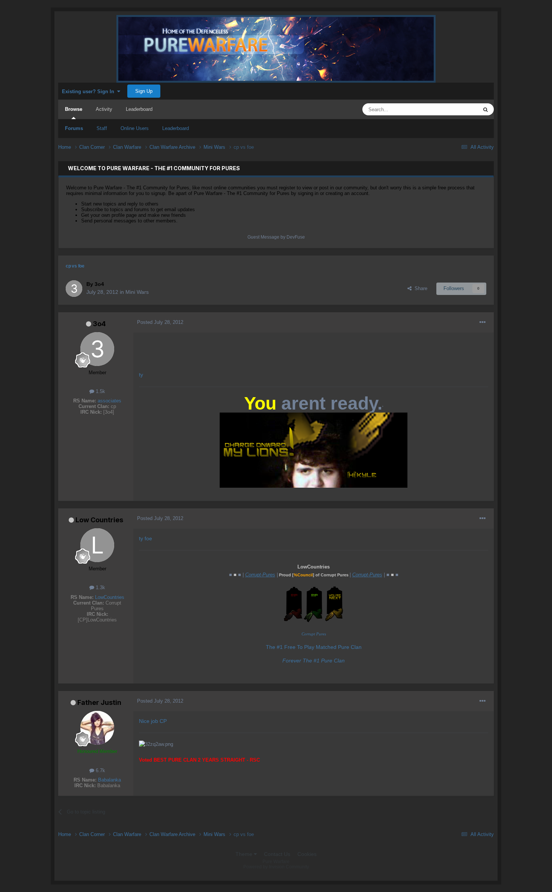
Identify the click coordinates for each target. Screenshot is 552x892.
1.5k (99, 391)
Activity (104, 109)
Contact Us (277, 854)
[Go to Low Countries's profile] (97, 545)
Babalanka (109, 780)
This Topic (456, 109)
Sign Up (143, 91)
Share (419, 288)
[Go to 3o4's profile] (74, 288)
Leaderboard (175, 128)
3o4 (99, 324)
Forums (74, 128)
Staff (102, 128)
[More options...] (482, 322)
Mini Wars (137, 292)
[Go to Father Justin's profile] (97, 728)
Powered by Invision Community (276, 866)
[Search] (485, 109)
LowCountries (109, 597)
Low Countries (99, 520)
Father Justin (99, 702)
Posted (160, 322)
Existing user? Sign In (89, 91)
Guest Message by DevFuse (276, 237)
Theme (244, 854)
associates (109, 401)
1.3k (99, 587)
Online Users (135, 128)
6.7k (99, 770)
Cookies (307, 854)
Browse (73, 109)
